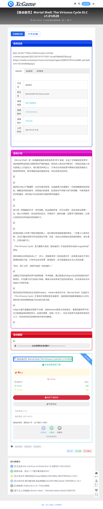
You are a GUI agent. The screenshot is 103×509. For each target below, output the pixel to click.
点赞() (88, 451)
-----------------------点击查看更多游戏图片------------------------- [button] (41, 346)
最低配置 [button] (29, 71)
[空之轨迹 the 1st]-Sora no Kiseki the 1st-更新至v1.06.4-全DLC (42, 466)
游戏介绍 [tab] (18, 34)
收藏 (79, 451)
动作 (27, 103)
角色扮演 (33, 103)
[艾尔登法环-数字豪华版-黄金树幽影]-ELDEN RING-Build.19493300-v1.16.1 (47, 481)
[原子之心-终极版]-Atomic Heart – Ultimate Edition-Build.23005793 (44, 490)
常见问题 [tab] (34, 34)
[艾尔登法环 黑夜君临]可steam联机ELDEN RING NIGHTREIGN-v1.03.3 (45, 476)
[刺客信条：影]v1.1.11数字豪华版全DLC (31, 471)
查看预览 (53, 404)
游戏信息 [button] (18, 71)
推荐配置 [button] (40, 71)
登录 (87, 4)
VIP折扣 (53, 379)
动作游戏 (49, 20)
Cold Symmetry (31, 112)
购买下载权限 (52, 397)
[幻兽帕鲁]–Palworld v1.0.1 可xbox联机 (31, 485)
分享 (71, 451)
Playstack (29, 121)
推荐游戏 (56, 20)
